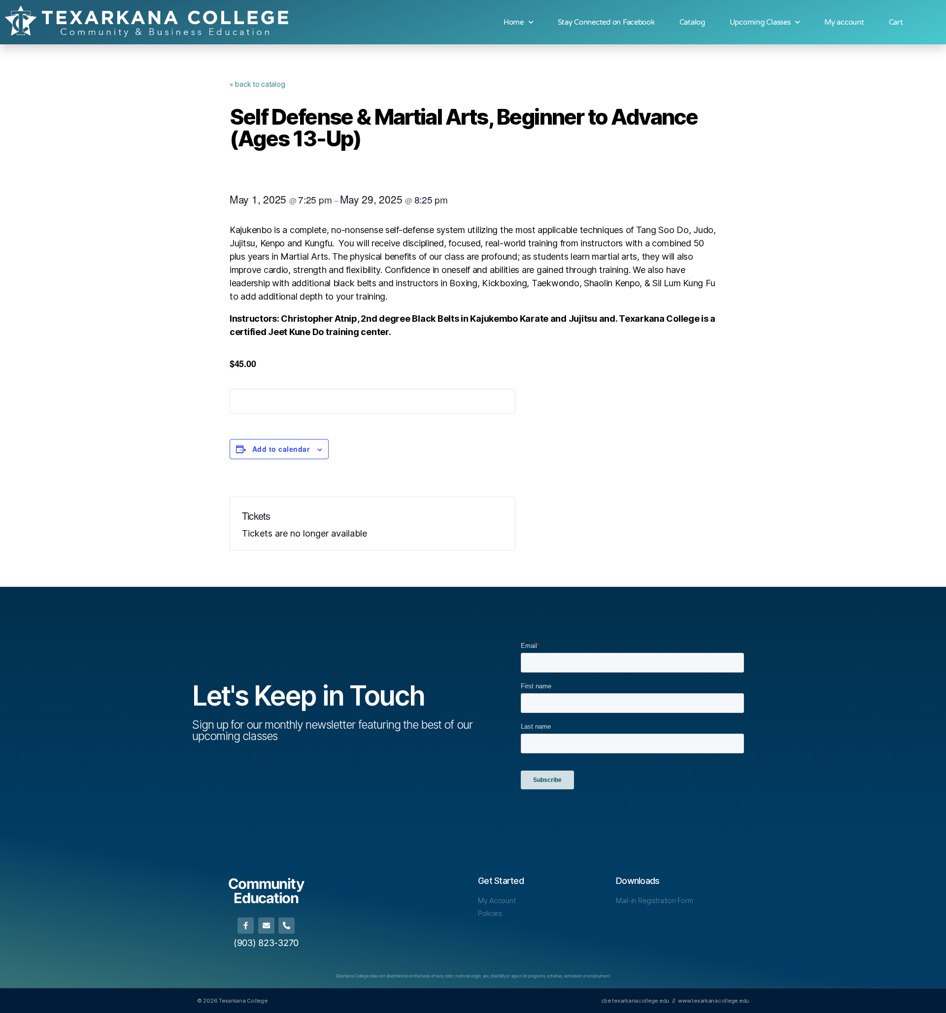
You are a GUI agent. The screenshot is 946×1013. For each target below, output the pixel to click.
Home (514, 22)
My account (844, 22)
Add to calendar (280, 449)
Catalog (692, 22)
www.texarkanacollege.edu (713, 1000)
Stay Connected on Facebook (606, 22)
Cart (896, 22)
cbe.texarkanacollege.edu (635, 1000)
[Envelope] (266, 925)
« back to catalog (257, 84)
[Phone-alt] (286, 925)
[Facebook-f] (245, 925)
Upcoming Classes (760, 22)
